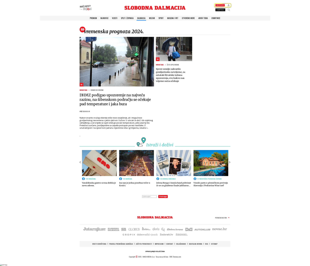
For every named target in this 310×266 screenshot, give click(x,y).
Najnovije (104, 18)
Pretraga (163, 197)
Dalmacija (141, 18)
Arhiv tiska (203, 18)
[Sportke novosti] (124, 229)
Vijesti (114, 18)
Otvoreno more (188, 18)
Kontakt (169, 244)
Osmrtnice (215, 18)
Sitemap (214, 244)
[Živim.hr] (146, 229)
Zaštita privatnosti (144, 244)
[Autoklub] (202, 229)
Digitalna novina (195, 244)
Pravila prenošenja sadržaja (121, 244)
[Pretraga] (228, 9)
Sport (161, 18)
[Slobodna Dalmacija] (155, 7)
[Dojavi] (86, 8)
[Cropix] (128, 234)
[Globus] (134, 229)
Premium (93, 18)
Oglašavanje (181, 244)
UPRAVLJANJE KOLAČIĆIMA (155, 251)
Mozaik (152, 18)
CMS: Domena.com (175, 256)
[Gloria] (155, 229)
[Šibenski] (181, 234)
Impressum (159, 244)
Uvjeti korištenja (99, 244)
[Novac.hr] (219, 229)
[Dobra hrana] (175, 229)
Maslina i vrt (172, 18)
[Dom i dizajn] (189, 229)
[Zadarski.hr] (167, 234)
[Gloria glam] (163, 229)
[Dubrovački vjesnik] (147, 234)
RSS (206, 244)
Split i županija (127, 18)
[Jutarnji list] (94, 229)
